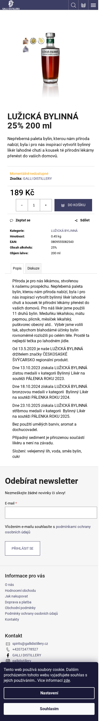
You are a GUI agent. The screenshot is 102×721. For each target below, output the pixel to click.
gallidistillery (21, 661)
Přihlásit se (22, 548)
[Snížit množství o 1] (22, 205)
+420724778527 (25, 649)
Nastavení (49, 693)
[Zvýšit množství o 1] (46, 205)
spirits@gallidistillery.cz (30, 644)
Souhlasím (49, 708)
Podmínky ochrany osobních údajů (31, 613)
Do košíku (76, 205)
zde (67, 680)
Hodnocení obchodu (20, 591)
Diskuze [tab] (33, 268)
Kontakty (12, 619)
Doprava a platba (18, 602)
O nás (9, 585)
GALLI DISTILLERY (37, 178)
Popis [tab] (17, 268)
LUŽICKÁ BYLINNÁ (64, 231)
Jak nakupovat (16, 596)
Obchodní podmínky (20, 608)
